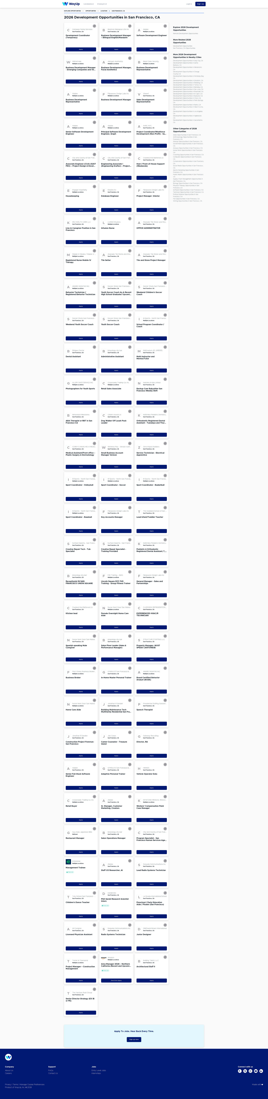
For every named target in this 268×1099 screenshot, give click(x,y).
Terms (15, 1085)
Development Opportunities (182, 46)
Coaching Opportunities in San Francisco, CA (188, 155)
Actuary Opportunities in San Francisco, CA (188, 148)
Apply (81, 49)
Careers (8, 1073)
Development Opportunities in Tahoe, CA (187, 85)
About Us (9, 1071)
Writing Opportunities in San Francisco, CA (187, 201)
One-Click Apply (116, 980)
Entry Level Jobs (99, 1071)
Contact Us (53, 1073)
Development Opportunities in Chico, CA (187, 98)
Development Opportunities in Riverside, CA (188, 91)
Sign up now (134, 1039)
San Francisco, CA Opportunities (184, 48)
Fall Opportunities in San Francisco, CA (186, 199)
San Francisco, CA (118, 11)
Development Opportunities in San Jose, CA (188, 89)
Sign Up (200, 4)
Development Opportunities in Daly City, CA (188, 60)
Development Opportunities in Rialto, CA (187, 105)
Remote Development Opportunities (185, 33)
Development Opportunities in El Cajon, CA (187, 94)
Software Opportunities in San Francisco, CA (188, 190)
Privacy (8, 1085)
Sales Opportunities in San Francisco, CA (187, 135)
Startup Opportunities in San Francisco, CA (187, 141)
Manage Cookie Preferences (32, 1085)
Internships (96, 1073)
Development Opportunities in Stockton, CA (188, 80)
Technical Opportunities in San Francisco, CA (188, 192)
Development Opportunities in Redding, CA (188, 83)
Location (104, 11)
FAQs (50, 1071)
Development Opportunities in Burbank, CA (188, 96)
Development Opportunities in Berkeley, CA (188, 87)
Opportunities (91, 11)
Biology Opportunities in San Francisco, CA (187, 183)
